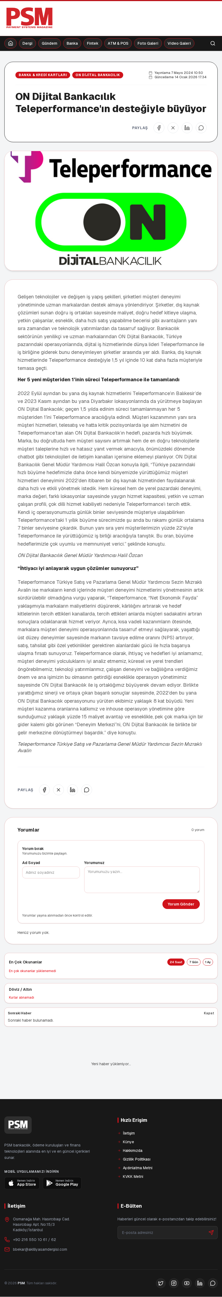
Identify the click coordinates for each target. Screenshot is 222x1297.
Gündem (49, 43)
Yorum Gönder (181, 904)
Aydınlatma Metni (137, 1167)
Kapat (209, 1013)
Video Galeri (179, 43)
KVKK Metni (133, 1176)
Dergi (27, 43)
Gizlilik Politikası (137, 1159)
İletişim (129, 1133)
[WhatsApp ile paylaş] (201, 127)
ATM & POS (118, 43)
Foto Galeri (148, 43)
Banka (72, 43)
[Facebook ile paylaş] (159, 127)
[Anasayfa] (10, 43)
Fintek (93, 43)
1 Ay (208, 962)
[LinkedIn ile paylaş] (187, 127)
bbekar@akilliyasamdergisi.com (40, 1249)
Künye (128, 1141)
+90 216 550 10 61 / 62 (34, 1239)
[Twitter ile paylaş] (173, 127)
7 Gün (193, 962)
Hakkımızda (132, 1150)
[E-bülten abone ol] (211, 1232)
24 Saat (176, 962)
